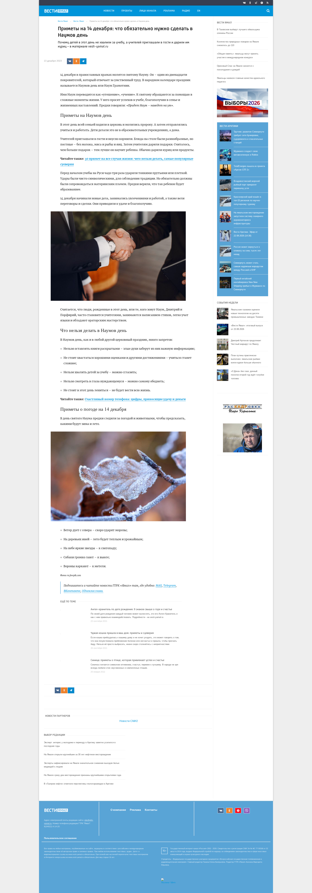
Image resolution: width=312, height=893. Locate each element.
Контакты (151, 810)
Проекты (126, 11)
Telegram (169, 585)
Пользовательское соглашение (60, 838)
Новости (109, 11)
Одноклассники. (92, 591)
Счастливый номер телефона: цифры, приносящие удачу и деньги (135, 399)
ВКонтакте (72, 591)
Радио (186, 11)
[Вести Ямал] (57, 11)
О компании (118, 810)
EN (198, 11)
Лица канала (147, 11)
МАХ (159, 585)
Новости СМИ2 (128, 721)
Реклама (169, 11)
